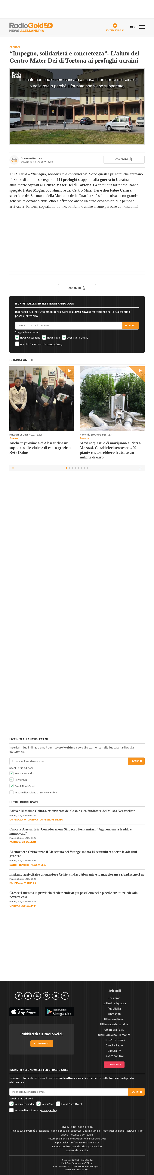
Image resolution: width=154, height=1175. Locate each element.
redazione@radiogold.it (89, 1166)
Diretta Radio (114, 1045)
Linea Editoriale (91, 1131)
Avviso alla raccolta (77, 1150)
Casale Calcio (17, 819)
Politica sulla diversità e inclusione (30, 1131)
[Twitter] (28, 996)
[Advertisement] (77, 242)
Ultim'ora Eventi (114, 1040)
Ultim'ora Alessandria (114, 1024)
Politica (14, 883)
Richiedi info (41, 1043)
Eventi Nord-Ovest (77, 338)
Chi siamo (114, 998)
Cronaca (14, 47)
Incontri (24, 865)
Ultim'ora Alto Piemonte (114, 1035)
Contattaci (114, 1064)
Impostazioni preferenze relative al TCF (77, 1143)
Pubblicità (114, 1009)
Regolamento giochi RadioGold (119, 1131)
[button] (141, 468)
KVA (87, 1169)
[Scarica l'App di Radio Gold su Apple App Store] (24, 1011)
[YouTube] (37, 996)
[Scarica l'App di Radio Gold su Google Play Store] (59, 1011)
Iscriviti (130, 325)
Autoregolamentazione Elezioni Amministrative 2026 (77, 1139)
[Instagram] (46, 996)
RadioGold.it (87, 1160)
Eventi (13, 865)
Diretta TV (114, 1051)
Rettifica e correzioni (81, 1135)
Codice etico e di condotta (66, 1131)
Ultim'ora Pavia (114, 1030)
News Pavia (53, 338)
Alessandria (28, 842)
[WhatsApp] (65, 996)
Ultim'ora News (114, 1019)
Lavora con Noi (114, 1056)
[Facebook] (19, 996)
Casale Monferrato (51, 819)
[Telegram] (55, 996)
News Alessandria (30, 338)
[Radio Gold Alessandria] (31, 27)
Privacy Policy (55, 344)
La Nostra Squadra (114, 1003)
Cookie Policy (85, 1127)
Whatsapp (114, 1014)
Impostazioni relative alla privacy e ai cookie (77, 1146)
